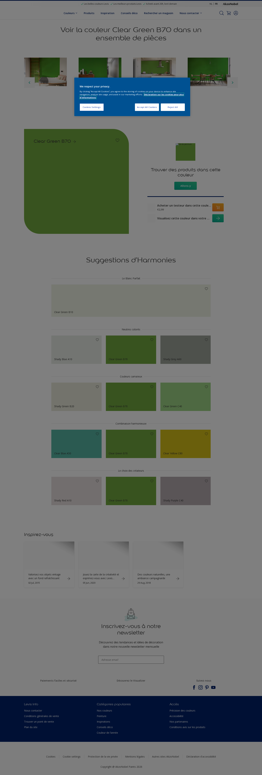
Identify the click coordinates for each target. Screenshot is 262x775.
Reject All (173, 107)
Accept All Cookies (147, 107)
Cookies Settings (92, 107)
